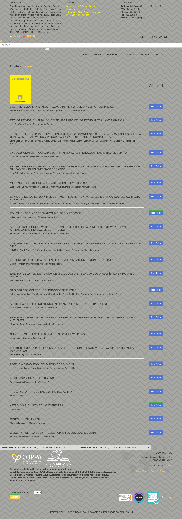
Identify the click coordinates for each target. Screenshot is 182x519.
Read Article (155, 106)
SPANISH (16, 36)
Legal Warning (142, 471)
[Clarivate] (140, 497)
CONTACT (158, 54)
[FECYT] (154, 497)
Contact (168, 465)
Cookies (154, 471)
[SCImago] (166, 497)
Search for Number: (20, 492)
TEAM (84, 54)
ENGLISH (30, 36)
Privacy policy (166, 471)
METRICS (144, 54)
